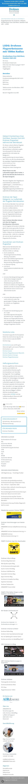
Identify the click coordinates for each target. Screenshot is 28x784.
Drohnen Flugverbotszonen (10, 357)
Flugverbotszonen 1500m (8, 690)
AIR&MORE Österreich (9, 761)
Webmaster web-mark (17, 778)
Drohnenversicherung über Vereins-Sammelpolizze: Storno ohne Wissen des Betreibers (12, 498)
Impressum (6, 770)
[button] (2, 781)
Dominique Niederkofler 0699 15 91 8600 (15, 3)
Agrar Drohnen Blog (6, 576)
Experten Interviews (6, 582)
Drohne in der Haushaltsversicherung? (12, 634)
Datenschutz (6, 772)
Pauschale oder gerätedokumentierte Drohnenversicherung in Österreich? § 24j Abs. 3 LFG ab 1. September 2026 (13, 482)
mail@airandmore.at (14, 5)
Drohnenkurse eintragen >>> (9, 624)
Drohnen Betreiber (6, 445)
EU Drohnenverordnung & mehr (10, 566)
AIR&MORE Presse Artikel (8, 587)
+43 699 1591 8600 (8, 756)
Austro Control (5, 462)
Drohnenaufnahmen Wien (8, 684)
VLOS (2, 451)
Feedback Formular (8, 774)
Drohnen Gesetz (7, 351)
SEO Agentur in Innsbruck (10, 780)
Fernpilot (3, 464)
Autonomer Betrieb (6, 443)
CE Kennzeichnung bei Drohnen (10, 447)
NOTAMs (13, 394)
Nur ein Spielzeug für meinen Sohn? (11, 636)
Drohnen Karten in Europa (10, 355)
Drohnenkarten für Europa (8, 439)
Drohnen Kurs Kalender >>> (9, 622)
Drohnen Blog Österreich (8, 561)
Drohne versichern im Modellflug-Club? (12, 639)
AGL (2, 441)
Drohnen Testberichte (7, 584)
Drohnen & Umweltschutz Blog (9, 579)
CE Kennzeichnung (6, 459)
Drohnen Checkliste (8, 431)
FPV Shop (3, 687)
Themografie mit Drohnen (8, 682)
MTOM (3, 455)
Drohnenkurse (7, 345)
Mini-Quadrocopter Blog (8, 563)
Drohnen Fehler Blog (7, 631)
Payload (3, 466)
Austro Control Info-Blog (8, 569)
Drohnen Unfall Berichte (8, 571)
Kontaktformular (7, 768)
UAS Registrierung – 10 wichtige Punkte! (12, 473)
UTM (2, 449)
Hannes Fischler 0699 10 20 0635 (15, 1)
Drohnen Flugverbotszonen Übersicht (13, 353)
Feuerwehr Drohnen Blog (8, 574)
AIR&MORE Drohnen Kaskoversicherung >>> (13, 531)
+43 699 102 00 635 (8, 741)
